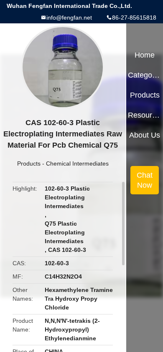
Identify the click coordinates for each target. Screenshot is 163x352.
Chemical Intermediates (77, 163)
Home (145, 55)
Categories (144, 75)
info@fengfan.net (69, 17)
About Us (144, 135)
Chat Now (145, 180)
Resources (144, 115)
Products (29, 163)
